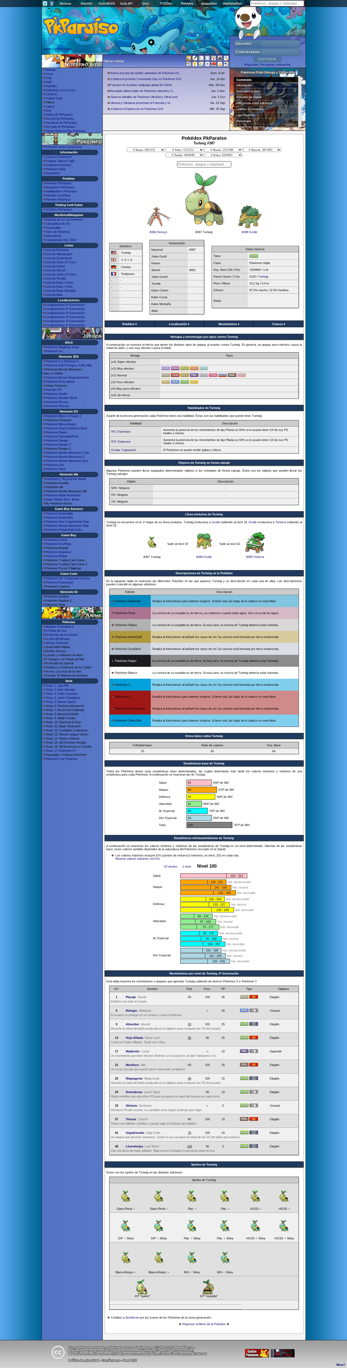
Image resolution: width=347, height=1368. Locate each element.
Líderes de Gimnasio (250, 109)
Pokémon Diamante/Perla (62, 436)
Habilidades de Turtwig (204, 408)
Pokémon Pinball (56, 556)
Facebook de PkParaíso (61, 122)
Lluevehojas (134, 1146)
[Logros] (220, 65)
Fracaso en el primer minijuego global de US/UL (141, 85)
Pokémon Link (54, 464)
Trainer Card (53, 98)
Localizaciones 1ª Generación (65, 325)
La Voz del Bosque (57, 638)
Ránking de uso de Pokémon (64, 219)
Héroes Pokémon (56, 643)
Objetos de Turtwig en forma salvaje (204, 462)
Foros (49, 73)
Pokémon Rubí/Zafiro (59, 517)
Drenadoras (134, 1092)
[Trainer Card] (213, 65)
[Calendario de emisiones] (220, 59)
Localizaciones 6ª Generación (65, 304)
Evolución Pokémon (58, 165)
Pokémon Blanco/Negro (60, 424)
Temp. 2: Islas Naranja (60, 689)
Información (244, 85)
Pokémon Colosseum (59, 582)
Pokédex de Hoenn (249, 97)
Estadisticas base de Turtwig (204, 763)
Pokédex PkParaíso (58, 183)
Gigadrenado (135, 1132)
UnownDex (52, 173)
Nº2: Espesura (120, 441)
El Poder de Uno (56, 630)
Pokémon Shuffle (56, 393)
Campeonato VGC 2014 (61, 240)
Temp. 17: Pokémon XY (60, 750)
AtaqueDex (209, 3)
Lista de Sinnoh (55, 270)
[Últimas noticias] (189, 58)
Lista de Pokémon (57, 250)
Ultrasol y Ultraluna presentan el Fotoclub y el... (141, 102)
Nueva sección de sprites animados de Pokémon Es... (145, 73)
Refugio (131, 1010)
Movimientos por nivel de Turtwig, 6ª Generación (204, 973)
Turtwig (263, 276)
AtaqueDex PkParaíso (60, 187)
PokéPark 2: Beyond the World (65, 479)
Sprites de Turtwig (204, 1164)
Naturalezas (53, 235)
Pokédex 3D (53, 389)
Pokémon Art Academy (60, 381)
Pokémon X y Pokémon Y (62, 361)
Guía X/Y (126, 3)
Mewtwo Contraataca (59, 626)
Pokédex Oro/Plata (57, 195)
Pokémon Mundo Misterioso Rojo (67, 525)
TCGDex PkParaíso (58, 209)
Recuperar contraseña (275, 64)
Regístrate (251, 64)
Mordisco (132, 1065)
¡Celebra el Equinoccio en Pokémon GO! (136, 108)
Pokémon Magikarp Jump (62, 347)
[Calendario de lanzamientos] (207, 59)
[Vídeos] (189, 65)
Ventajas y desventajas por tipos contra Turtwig (204, 336)
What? (340, 1364)
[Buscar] (226, 59)
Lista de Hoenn (55, 266)
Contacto (51, 94)
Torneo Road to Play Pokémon (65, 130)
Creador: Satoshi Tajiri (59, 161)
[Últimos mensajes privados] (207, 65)
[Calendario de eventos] (213, 59)
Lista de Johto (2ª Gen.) (61, 262)
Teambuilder (53, 227)
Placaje (131, 997)
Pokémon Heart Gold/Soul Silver (66, 428)
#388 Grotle (249, 232)
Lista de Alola (53, 294)
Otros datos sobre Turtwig (204, 736)
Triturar (131, 1119)
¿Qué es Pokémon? (58, 156)
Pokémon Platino (56, 432)
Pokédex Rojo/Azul (57, 199)
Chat (48, 78)
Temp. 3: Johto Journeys (61, 693)
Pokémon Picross (57, 402)
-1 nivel (186, 866)
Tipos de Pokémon (57, 231)
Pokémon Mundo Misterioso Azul (66, 460)
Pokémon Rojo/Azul (58, 552)
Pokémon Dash (55, 469)
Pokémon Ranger (56, 440)
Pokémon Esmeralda (59, 513)
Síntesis (131, 1105)
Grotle (216, 522)
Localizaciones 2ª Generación (65, 321)
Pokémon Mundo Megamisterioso (67, 377)
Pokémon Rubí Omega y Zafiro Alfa (68, 365)
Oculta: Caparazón (123, 450)
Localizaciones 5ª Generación (65, 308)
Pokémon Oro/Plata (58, 543)
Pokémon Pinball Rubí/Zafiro (63, 529)
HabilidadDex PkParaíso (61, 191)
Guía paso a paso (248, 91)
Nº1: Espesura (120, 431)
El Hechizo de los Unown (61, 634)
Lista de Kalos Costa (58, 286)
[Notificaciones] (195, 65)
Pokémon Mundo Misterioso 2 (64, 456)
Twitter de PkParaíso (59, 114)
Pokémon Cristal (56, 539)
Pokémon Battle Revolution (63, 495)
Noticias (65, 3)
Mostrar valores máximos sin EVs (137, 858)
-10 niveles (170, 866)
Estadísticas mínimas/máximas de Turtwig (204, 838)
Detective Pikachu (57, 406)
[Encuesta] (226, 65)
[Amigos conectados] (201, 65)
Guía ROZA (107, 3)
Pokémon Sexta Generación (63, 146)
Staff (48, 82)
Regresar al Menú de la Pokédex (204, 1324)
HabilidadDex (232, 3)
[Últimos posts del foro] (195, 59)
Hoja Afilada (134, 1037)
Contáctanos (111, 1360)
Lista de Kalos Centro (59, 282)
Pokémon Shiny (55, 169)
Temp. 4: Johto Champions (63, 697)
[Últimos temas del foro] (201, 59)
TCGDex (166, 3)
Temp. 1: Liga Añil (56, 685)
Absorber (132, 1024)
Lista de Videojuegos (58, 254)
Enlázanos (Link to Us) (60, 90)
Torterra (280, 522)
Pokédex (187, 3)
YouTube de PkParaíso (60, 126)
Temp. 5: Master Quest (60, 701)
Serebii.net (132, 1317)
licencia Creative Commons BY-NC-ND (179, 1354)
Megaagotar (134, 1078)
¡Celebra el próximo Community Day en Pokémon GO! (146, 79)
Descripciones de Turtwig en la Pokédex (204, 573)
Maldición (133, 1051)
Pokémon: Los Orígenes (61, 758)
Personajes (243, 121)
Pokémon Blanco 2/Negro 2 (63, 416)
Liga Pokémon (245, 115)
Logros (49, 106)
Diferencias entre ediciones (254, 103)
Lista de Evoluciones (58, 258)
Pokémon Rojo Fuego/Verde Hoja (67, 521)
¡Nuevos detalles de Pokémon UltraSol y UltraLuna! (144, 97)
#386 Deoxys (158, 232)
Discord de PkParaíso (59, 118)
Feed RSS (130, 1360)
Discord (86, 3)
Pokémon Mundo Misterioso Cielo (67, 452)
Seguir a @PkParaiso (57, 48)
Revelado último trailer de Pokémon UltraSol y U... (142, 91)
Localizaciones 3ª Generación (65, 317)
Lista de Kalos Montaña (60, 290)
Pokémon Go (54, 351)
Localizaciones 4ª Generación (65, 313)
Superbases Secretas (250, 127)
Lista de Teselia (55, 278)
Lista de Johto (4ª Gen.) (61, 274)
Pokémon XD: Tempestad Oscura (67, 578)
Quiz (145, 3)
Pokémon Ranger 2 (58, 444)
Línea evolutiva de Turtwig (204, 514)
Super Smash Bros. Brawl (62, 499)
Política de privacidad (83, 1360)
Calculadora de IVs (57, 223)
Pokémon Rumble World (61, 397)
